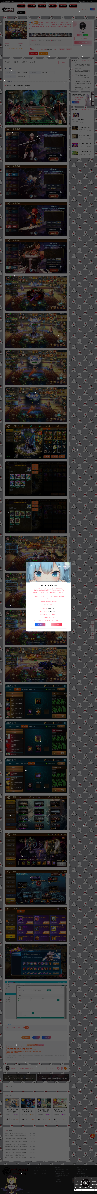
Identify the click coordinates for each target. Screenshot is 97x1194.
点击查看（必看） (52, 608)
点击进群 (40, 624)
